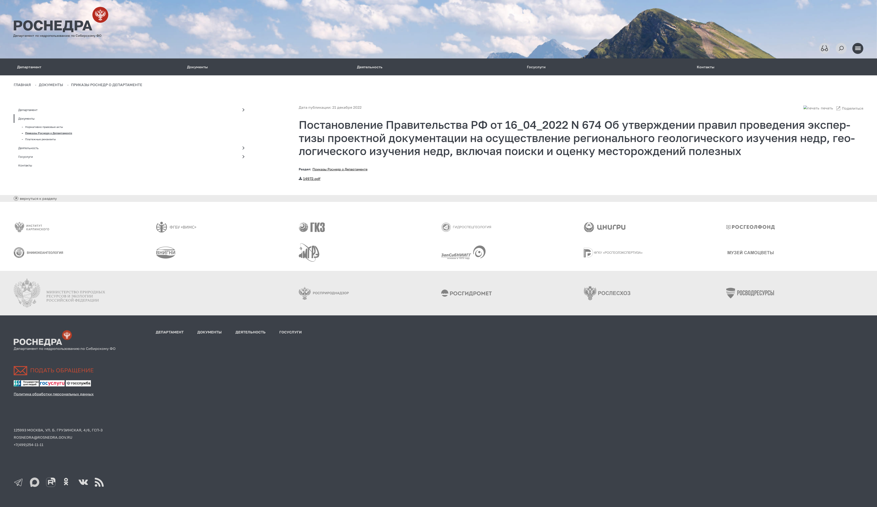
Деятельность (370, 67)
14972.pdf (311, 178)
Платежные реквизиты (40, 139)
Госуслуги (536, 67)
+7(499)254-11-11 (28, 444)
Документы (197, 67)
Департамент (29, 67)
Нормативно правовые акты (44, 127)
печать (827, 108)
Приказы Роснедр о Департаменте (48, 133)
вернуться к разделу (38, 198)
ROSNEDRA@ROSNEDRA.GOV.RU (43, 437)
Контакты (705, 67)
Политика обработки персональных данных (54, 394)
